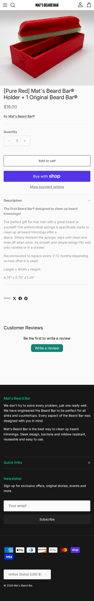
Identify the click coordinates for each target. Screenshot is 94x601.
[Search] (15, 5)
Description (13, 200)
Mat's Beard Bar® (21, 116)
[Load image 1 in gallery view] (47, 48)
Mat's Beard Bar (23, 585)
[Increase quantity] (26, 141)
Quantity (10, 132)
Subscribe (47, 519)
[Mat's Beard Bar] (47, 5)
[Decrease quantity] (8, 141)
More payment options (47, 187)
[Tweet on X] (14, 298)
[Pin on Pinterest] (26, 298)
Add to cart (47, 161)
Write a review (47, 348)
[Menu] (5, 5)
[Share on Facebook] (20, 298)
